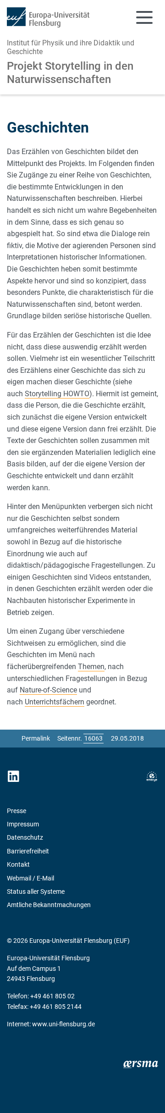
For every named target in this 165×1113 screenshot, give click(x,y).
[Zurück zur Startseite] (48, 17)
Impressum (23, 824)
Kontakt (18, 864)
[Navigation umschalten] (144, 17)
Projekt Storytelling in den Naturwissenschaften (70, 73)
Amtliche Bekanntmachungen (49, 904)
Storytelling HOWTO (57, 393)
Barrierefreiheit (28, 851)
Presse (16, 810)
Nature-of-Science (48, 690)
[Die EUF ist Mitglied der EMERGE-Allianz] (151, 777)
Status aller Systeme (36, 891)
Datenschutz (25, 837)
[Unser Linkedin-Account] (13, 777)
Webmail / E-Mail (30, 878)
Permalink (36, 738)
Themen (91, 666)
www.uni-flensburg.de (63, 1024)
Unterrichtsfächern (54, 702)
